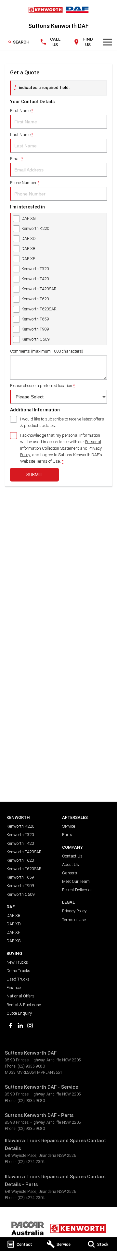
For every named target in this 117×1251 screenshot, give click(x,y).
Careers (69, 873)
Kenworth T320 (20, 834)
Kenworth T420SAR (24, 852)
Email (16, 158)
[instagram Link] (30, 1025)
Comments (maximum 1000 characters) (46, 351)
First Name (21, 110)
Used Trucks (18, 979)
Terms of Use (74, 919)
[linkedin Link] (20, 1025)
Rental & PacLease (23, 1004)
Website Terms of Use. (40, 461)
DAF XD (13, 924)
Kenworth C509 (20, 894)
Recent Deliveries (77, 890)
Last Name (21, 134)
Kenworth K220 (20, 826)
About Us (70, 864)
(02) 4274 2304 (31, 1161)
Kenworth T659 (20, 877)
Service (68, 826)
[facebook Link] (10, 1025)
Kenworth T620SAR (24, 868)
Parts (67, 834)
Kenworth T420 (20, 843)
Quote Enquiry (19, 1013)
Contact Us (72, 856)
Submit (34, 475)
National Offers (20, 996)
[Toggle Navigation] (107, 42)
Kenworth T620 (20, 860)
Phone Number (24, 182)
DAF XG (13, 941)
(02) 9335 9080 (31, 1066)
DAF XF (13, 932)
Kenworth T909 (20, 885)
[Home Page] (58, 9)
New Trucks (17, 962)
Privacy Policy (74, 911)
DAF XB (13, 915)
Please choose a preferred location (42, 385)
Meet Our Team (76, 881)
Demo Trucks (18, 970)
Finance (13, 987)
